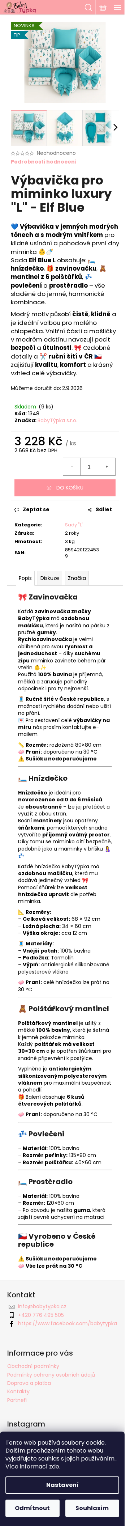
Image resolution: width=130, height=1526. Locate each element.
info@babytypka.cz (42, 1306)
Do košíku (69, 487)
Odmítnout (32, 1508)
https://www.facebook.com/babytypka (67, 1323)
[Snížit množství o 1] (72, 466)
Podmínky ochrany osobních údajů (51, 1374)
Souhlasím (92, 1508)
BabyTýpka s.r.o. (57, 420)
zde (54, 1466)
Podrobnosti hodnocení (44, 161)
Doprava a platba (29, 1383)
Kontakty (18, 1391)
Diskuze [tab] (49, 578)
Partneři (17, 1400)
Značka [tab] (77, 578)
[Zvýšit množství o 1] (106, 466)
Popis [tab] (25, 578)
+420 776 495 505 (41, 1315)
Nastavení (62, 1485)
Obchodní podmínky (33, 1366)
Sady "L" (74, 524)
